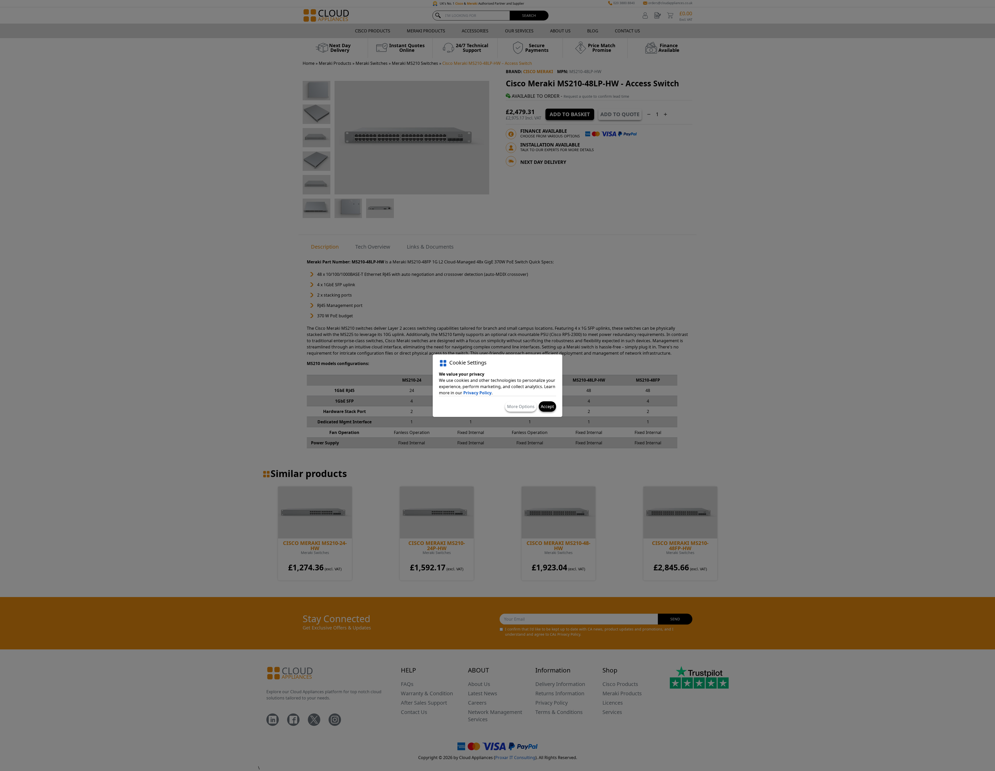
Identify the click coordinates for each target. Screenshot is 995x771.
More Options (521, 406)
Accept (547, 406)
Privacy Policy (477, 393)
